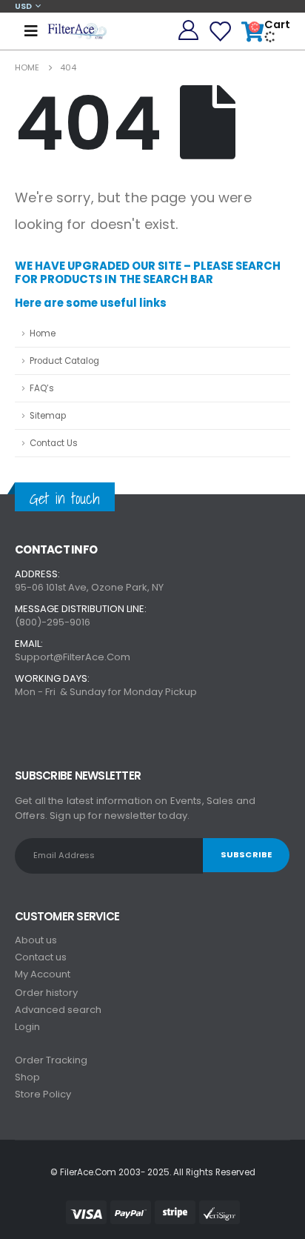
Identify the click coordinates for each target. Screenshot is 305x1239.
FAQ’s (42, 388)
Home (43, 333)
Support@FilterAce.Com (72, 657)
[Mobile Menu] (31, 31)
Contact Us (54, 443)
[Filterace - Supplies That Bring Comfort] (77, 31)
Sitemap (48, 416)
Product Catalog (64, 361)
